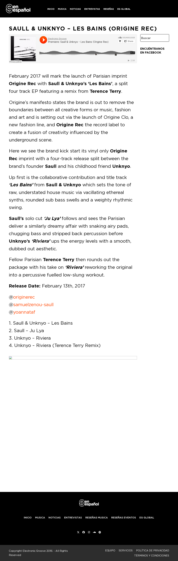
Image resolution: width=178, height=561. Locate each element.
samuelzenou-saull (33, 304)
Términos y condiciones (151, 555)
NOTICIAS (54, 517)
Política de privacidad (152, 550)
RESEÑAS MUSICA (96, 517)
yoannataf (24, 312)
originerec (24, 297)
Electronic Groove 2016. (38, 550)
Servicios (126, 550)
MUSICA (40, 517)
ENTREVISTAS (73, 517)
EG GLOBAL (146, 517)
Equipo (110, 550)
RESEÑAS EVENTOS (123, 517)
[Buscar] (164, 38)
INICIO (28, 517)
